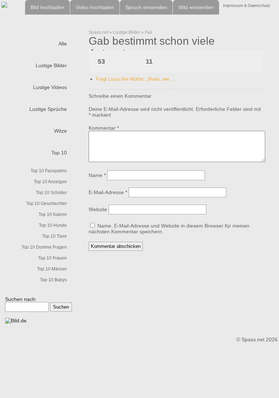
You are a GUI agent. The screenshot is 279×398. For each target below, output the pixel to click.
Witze (60, 131)
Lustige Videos (50, 87)
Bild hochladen (47, 7)
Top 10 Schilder (51, 192)
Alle (62, 44)
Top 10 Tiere (54, 236)
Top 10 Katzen (53, 214)
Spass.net (98, 32)
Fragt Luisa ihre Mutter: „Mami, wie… (135, 79)
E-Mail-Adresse (108, 192)
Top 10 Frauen (52, 258)
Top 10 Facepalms (49, 170)
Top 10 (59, 153)
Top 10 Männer (52, 269)
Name (97, 175)
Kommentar (104, 128)
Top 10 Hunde (53, 225)
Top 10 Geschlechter (46, 203)
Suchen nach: (21, 299)
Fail (148, 32)
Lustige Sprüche (48, 109)
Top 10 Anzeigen (50, 181)
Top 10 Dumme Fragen (44, 247)
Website (98, 209)
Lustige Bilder (51, 65)
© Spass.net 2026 (257, 339)
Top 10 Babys (53, 279)
